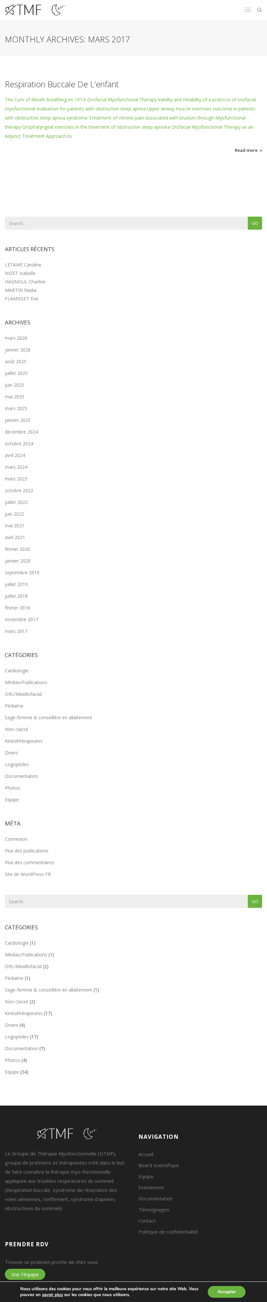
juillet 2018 (16, 596)
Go (255, 223)
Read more (246, 150)
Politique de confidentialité (168, 1231)
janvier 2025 (18, 420)
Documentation (21, 776)
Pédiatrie (14, 706)
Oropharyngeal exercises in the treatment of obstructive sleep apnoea (96, 127)
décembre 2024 (21, 432)
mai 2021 (14, 525)
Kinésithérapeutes (24, 741)
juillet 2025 (16, 373)
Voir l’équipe (25, 1274)
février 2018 (17, 608)
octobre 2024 (19, 443)
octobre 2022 (19, 490)
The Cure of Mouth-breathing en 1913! (45, 99)
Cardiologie (17, 670)
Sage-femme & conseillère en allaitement (48, 717)
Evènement (151, 1187)
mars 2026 (16, 338)
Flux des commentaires (29, 862)
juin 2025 (14, 385)
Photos (12, 788)
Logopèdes (17, 764)
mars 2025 (16, 408)
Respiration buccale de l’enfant (62, 84)
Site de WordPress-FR (28, 874)
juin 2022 (14, 514)
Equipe (12, 799)
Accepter (227, 1292)
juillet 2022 (16, 502)
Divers (11, 753)
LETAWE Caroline (23, 265)
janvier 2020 (18, 561)
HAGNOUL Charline (25, 282)
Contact (147, 1220)
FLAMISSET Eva (21, 298)
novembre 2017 (21, 619)
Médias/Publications (26, 682)
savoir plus (52, 1295)
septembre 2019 (22, 572)
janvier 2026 (18, 350)
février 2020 (17, 549)
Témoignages (153, 1209)
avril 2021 (15, 537)
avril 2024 (15, 455)
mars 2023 (16, 479)
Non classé (16, 729)
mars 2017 (16, 631)
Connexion (16, 839)
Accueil (145, 1154)
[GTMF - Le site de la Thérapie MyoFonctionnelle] (34, 10)
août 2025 (15, 361)
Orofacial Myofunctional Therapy (122, 99)
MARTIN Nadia (20, 290)
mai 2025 (14, 396)
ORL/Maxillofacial (23, 694)
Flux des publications (27, 851)
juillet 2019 (16, 584)
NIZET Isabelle (20, 273)
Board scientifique (158, 1165)
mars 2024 (16, 467)
